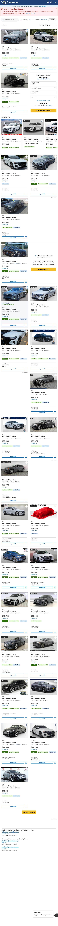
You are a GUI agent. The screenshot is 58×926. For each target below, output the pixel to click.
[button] (48, 3)
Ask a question (43, 269)
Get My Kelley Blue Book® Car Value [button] (43, 100)
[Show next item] (25, 293)
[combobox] (10, 19)
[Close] (51, 912)
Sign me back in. (30, 13)
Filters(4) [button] (25, 19)
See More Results (29, 812)
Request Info (13, 68)
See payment (5, 55)
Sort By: (42, 25)
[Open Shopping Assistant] (56, 915)
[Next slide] (55, 134)
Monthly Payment (35, 82)
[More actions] (26, 68)
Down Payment (35, 91)
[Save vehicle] (26, 30)
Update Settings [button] (49, 105)
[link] (23, 58)
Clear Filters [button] (44, 19)
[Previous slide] (2, 134)
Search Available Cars (43, 110)
